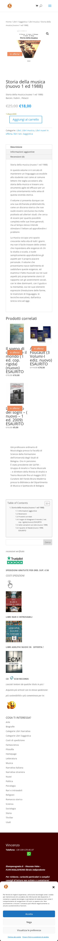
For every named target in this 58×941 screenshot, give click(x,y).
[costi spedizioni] (10, 587)
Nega (29, 922)
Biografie (10, 726)
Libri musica (34, 21)
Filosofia (10, 749)
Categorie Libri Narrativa (18, 731)
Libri (15, 21)
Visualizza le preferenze (29, 930)
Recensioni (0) (17, 156)
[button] (53, 887)
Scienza (9, 804)
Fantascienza (12, 744)
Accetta (29, 913)
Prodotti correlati (25, 516)
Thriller (9, 817)
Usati (8, 822)
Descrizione (16, 147)
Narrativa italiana (14, 767)
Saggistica (22, 21)
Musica (9, 763)
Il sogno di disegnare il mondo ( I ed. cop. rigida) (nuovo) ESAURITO (32, 520)
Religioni (10, 794)
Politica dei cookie (14, 937)
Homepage (11, 753)
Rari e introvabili (14, 790)
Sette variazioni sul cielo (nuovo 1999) (32, 525)
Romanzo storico (14, 799)
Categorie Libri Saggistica (18, 735)
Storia (9, 813)
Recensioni (22, 514)
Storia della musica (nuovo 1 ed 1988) (27, 507)
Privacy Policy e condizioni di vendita (35, 937)
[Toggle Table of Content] (45, 503)
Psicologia (11, 785)
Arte (8, 722)
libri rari (18, 133)
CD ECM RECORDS (17, 678)
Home (8, 21)
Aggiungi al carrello (26, 119)
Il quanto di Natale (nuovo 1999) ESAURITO (30, 529)
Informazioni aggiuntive (22, 151)
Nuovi (9, 776)
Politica (9, 781)
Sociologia (11, 808)
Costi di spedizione (15, 740)
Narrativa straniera (15, 772)
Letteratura (11, 758)
